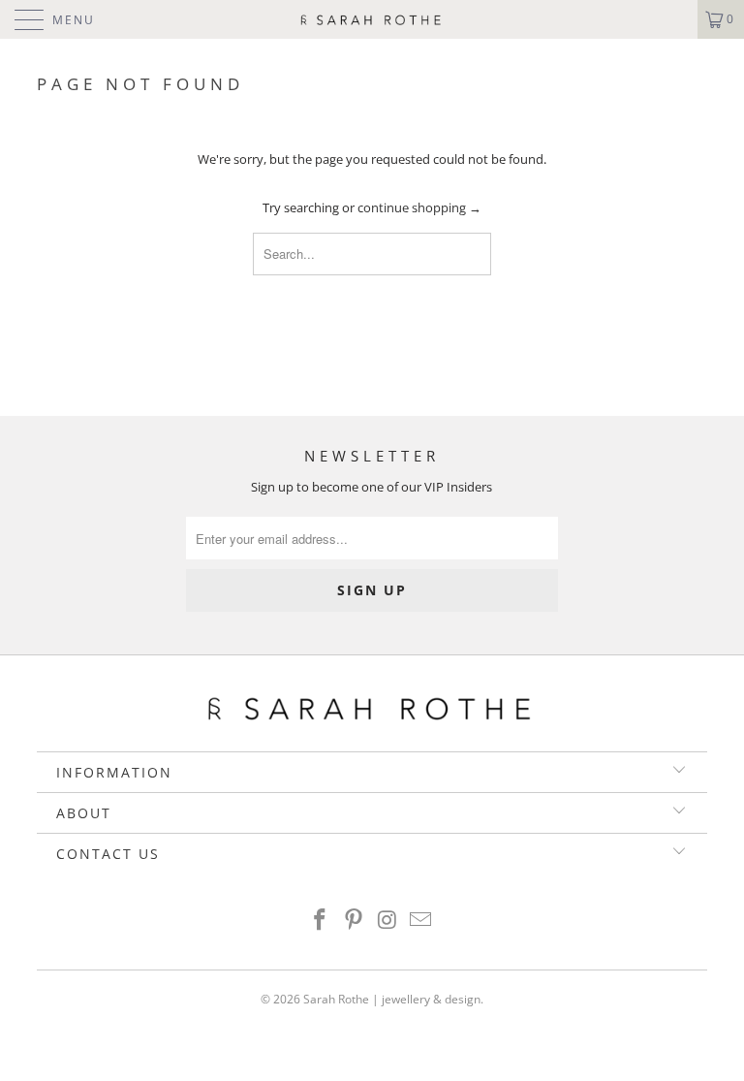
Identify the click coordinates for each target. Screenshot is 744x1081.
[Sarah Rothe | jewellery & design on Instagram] (388, 920)
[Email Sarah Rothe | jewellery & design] (421, 920)
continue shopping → (419, 207)
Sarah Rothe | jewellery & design (391, 999)
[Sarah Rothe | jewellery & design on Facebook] (320, 920)
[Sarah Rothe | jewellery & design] (372, 19)
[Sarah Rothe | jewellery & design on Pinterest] (354, 920)
